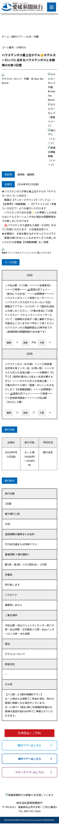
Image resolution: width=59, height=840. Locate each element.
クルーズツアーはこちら (29, 772)
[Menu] (51, 7)
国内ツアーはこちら (29, 745)
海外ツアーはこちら (29, 758)
